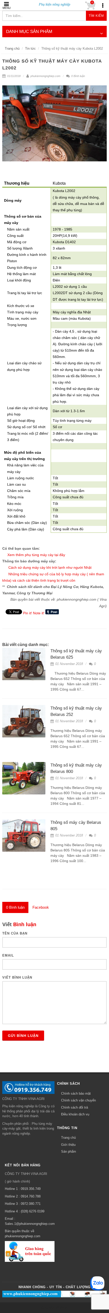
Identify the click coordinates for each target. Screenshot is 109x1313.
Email (8, 955)
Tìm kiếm (96, 15)
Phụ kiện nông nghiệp (54, 4)
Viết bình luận (17, 977)
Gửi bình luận (23, 1036)
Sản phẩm (68, 1151)
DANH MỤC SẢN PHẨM (29, 31)
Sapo (63, 1307)
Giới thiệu (68, 1145)
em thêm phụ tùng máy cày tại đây (37, 555)
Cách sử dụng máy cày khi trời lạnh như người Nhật (50, 567)
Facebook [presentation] (40, 907)
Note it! (38, 613)
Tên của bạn (14, 933)
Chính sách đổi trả (74, 1107)
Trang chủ (12, 48)
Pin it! (27, 613)
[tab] (15, 907)
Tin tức (30, 48)
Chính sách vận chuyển (78, 1100)
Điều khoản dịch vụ (75, 1114)
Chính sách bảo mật (76, 1093)
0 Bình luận (77, 76)
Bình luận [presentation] (15, 907)
